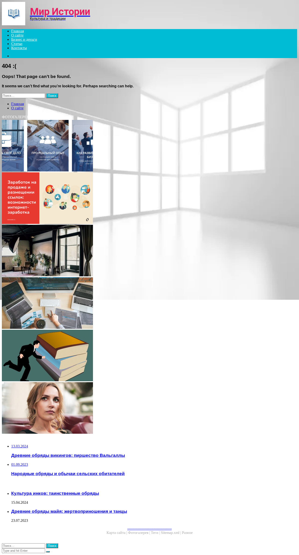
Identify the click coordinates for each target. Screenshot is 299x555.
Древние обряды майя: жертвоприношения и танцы (69, 511)
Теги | (156, 533)
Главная (17, 31)
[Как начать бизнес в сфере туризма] (142, 146)
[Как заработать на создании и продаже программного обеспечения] (142, 303)
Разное (187, 533)
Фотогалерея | (139, 533)
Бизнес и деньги (24, 39)
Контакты (19, 48)
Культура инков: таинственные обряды (55, 493)
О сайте (17, 35)
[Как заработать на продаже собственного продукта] (142, 198)
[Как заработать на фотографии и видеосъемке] (142, 251)
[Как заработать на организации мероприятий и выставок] (142, 408)
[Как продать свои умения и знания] (142, 356)
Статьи (16, 44)
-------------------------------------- (149, 528)
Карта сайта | (117, 533)
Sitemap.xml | (171, 533)
